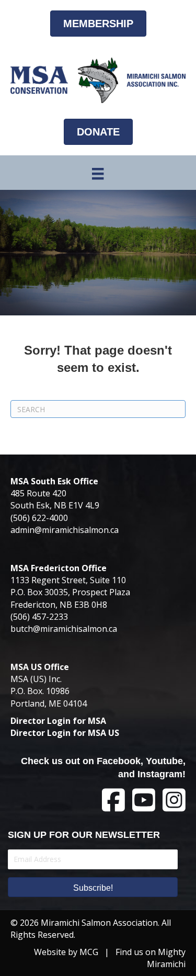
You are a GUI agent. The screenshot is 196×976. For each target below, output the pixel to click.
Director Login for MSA (58, 721)
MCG (88, 952)
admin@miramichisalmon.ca (64, 530)
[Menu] (98, 174)
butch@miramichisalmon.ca (63, 628)
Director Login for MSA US (64, 733)
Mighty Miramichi (166, 958)
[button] (93, 887)
